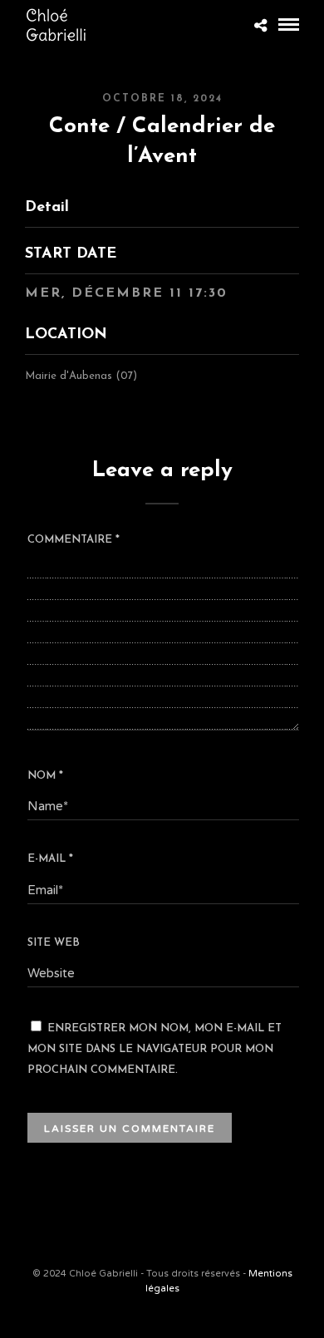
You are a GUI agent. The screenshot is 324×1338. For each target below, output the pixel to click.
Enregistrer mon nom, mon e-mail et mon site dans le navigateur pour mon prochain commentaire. (154, 1049)
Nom (45, 775)
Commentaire (73, 539)
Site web (53, 942)
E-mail (50, 858)
